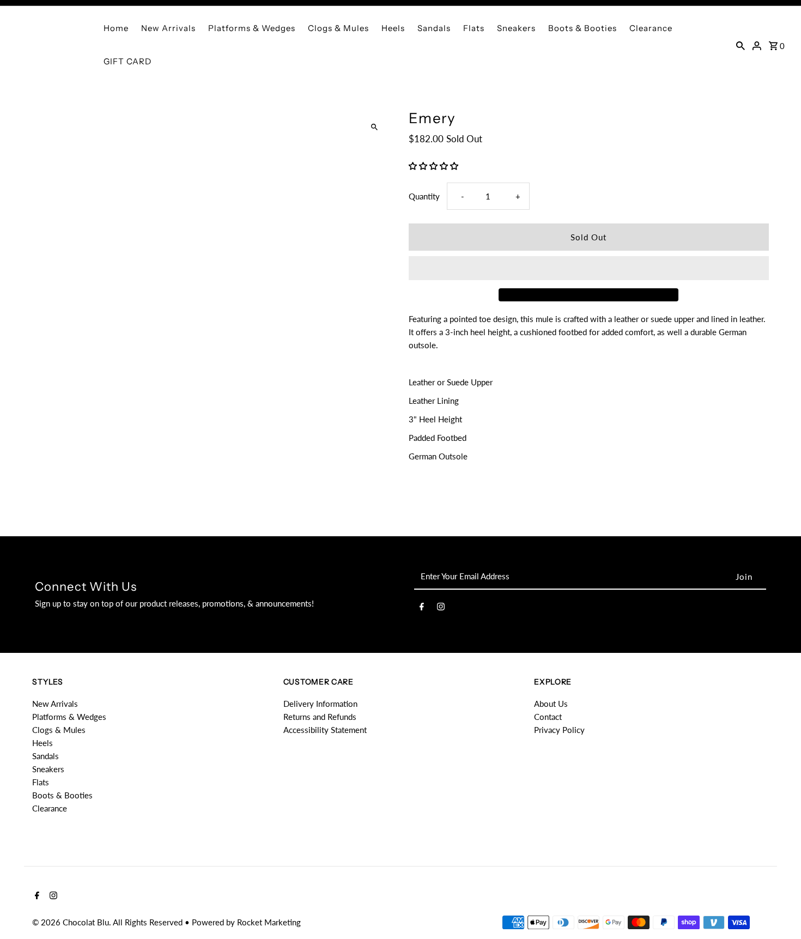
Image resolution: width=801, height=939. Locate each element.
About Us (551, 703)
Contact (548, 717)
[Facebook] (422, 608)
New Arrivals (168, 28)
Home (116, 28)
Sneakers (516, 28)
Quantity (424, 196)
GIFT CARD (127, 61)
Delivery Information (320, 703)
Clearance (650, 28)
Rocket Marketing (269, 922)
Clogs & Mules (338, 28)
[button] (434, 166)
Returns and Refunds (319, 717)
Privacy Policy (559, 730)
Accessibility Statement (325, 730)
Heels (393, 28)
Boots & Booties (582, 28)
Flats (473, 28)
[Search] (740, 44)
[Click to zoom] (374, 127)
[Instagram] (441, 608)
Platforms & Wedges (251, 28)
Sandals (434, 28)
